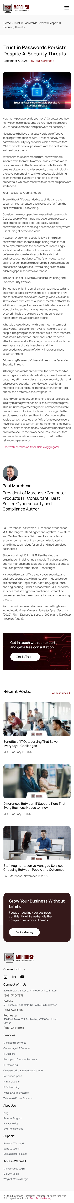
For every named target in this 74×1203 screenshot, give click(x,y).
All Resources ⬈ (61, 693)
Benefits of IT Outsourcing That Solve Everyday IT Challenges (30, 743)
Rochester (10, 1015)
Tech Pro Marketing (40, 1198)
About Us (9, 1105)
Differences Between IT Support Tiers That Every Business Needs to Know (34, 805)
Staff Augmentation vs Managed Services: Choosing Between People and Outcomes (34, 867)
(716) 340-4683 (13, 1010)
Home (7, 23)
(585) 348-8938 (13, 1028)
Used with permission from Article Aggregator (31, 447)
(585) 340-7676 (13, 995)
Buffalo (8, 1001)
